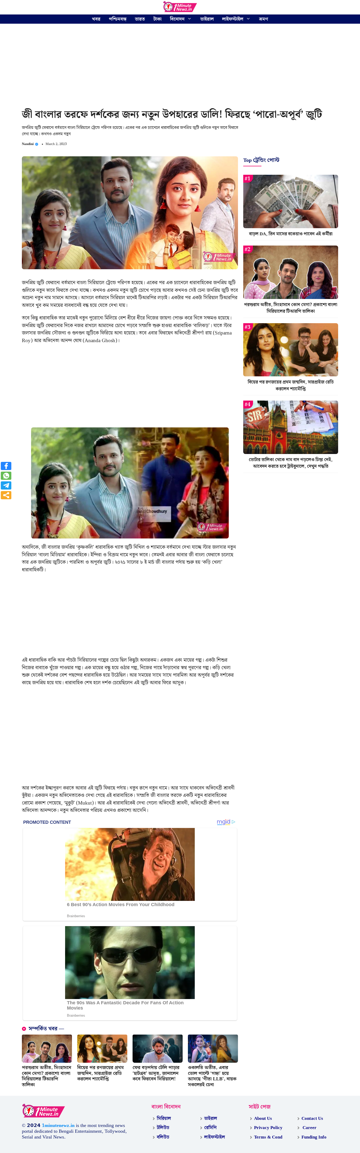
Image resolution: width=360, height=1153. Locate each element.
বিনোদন (177, 19)
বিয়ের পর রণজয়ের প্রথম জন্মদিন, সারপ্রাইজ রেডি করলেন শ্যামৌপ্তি (100, 1073)
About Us (263, 1118)
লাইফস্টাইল (232, 19)
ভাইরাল (207, 19)
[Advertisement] (180, 67)
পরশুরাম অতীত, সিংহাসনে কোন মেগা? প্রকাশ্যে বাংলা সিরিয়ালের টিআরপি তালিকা (46, 1076)
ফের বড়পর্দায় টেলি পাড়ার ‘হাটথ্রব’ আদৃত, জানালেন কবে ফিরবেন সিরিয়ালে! (156, 1073)
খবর (96, 19)
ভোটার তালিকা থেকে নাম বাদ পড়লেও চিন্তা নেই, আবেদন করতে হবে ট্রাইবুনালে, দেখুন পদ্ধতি (291, 463)
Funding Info (314, 1137)
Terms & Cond (268, 1137)
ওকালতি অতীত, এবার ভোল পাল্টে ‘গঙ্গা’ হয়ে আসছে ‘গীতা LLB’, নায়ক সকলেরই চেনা (212, 1076)
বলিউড (163, 1137)
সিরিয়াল (164, 1118)
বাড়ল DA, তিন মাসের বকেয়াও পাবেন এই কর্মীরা (291, 234)
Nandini (28, 144)
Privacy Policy (268, 1127)
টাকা (157, 19)
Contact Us (312, 1118)
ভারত (140, 19)
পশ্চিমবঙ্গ (118, 19)
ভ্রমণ (263, 19)
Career (309, 1127)
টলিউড (163, 1127)
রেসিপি (210, 1127)
